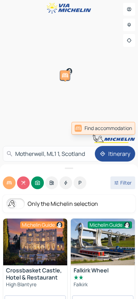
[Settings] (129, 24)
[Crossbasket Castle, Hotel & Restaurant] (35, 242)
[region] (35, 242)
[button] (100, 83)
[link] (103, 128)
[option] (9, 182)
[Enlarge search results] (69, 168)
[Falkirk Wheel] (103, 243)
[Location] (129, 40)
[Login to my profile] (129, 9)
